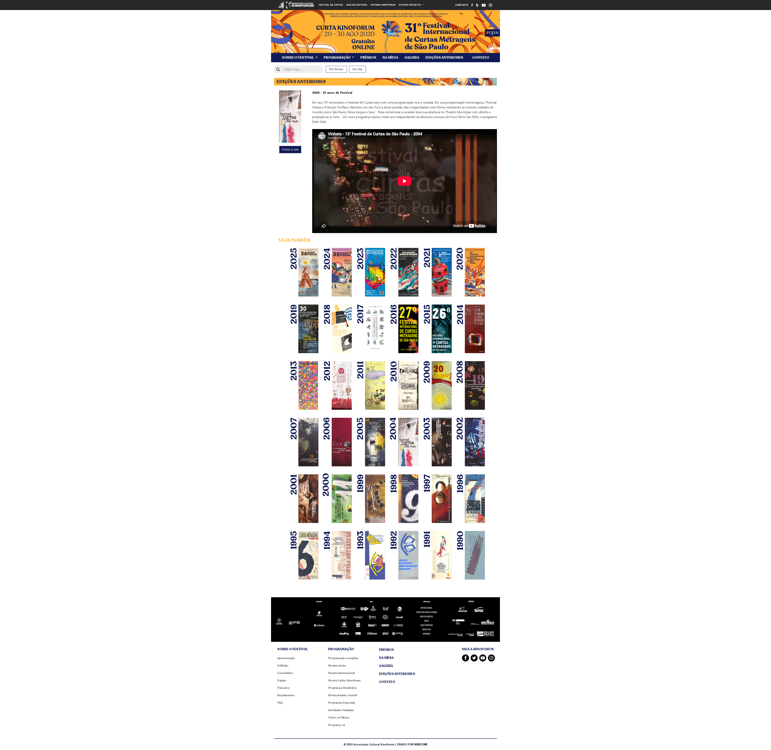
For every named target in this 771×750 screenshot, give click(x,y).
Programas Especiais (341, 703)
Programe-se (336, 725)
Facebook (465, 657)
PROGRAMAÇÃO (341, 649)
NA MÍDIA (390, 57)
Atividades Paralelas (341, 710)
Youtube (482, 657)
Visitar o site (290, 149)
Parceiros (283, 688)
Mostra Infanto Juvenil (342, 695)
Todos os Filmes (338, 717)
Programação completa (343, 658)
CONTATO (461, 5)
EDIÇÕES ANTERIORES (444, 57)
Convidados (285, 673)
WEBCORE (420, 744)
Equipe (281, 680)
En (496, 33)
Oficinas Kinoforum (382, 5)
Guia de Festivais (356, 5)
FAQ (280, 703)
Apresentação (286, 658)
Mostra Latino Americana (344, 680)
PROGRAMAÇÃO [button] (337, 57)
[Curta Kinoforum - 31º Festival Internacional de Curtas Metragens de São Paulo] (385, 36)
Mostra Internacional (341, 673)
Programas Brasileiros (342, 688)
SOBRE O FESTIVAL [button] (298, 57)
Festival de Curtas (331, 5)
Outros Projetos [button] (410, 5)
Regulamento (286, 695)
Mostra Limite (337, 665)
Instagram (491, 657)
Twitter (474, 657)
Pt (488, 33)
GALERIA (411, 57)
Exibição (282, 665)
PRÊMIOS (368, 57)
